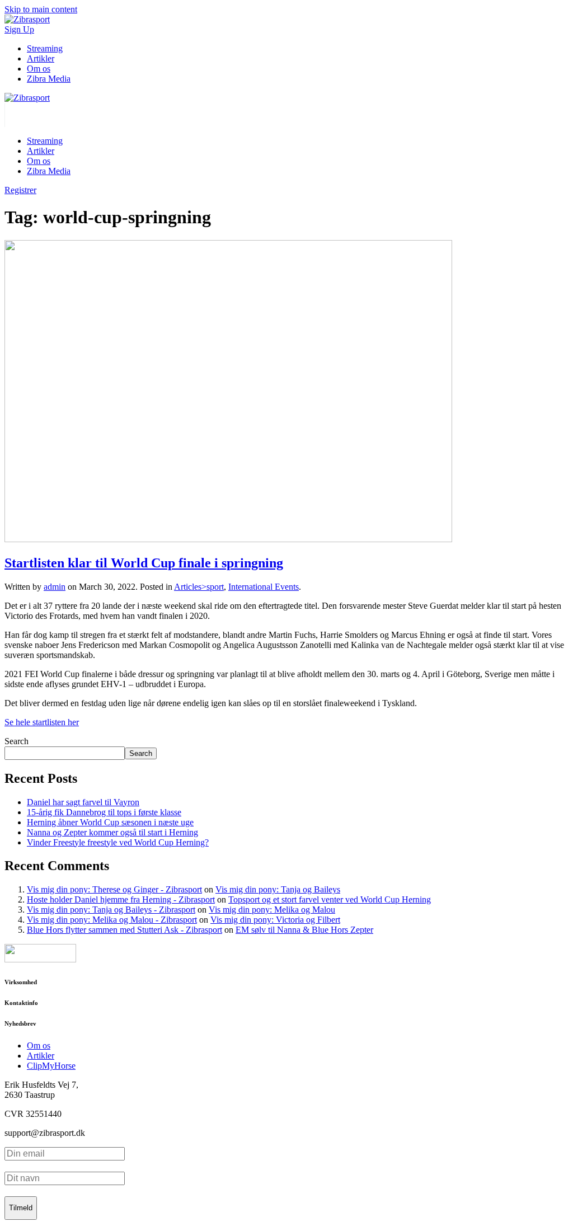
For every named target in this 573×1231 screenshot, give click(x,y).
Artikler (40, 58)
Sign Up (19, 29)
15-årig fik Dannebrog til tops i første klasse (104, 812)
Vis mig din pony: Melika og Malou (272, 909)
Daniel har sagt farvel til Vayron (83, 802)
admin (54, 586)
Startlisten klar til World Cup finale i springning (143, 563)
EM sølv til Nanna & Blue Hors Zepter (304, 929)
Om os (38, 68)
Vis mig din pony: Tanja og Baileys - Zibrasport (111, 909)
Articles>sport (199, 586)
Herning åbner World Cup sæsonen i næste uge (110, 822)
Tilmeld (20, 1208)
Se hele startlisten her (41, 722)
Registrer (20, 190)
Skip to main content (40, 9)
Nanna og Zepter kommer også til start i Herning (112, 832)
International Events (263, 586)
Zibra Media (49, 78)
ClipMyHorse (51, 1065)
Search (16, 741)
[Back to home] (27, 97)
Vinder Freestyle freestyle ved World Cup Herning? (118, 842)
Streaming (45, 48)
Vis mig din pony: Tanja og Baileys (277, 889)
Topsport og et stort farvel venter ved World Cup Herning (329, 899)
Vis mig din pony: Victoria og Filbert (275, 919)
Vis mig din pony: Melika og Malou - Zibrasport (112, 919)
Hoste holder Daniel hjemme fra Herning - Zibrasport (121, 899)
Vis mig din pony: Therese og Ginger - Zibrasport (114, 889)
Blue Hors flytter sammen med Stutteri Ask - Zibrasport (124, 929)
